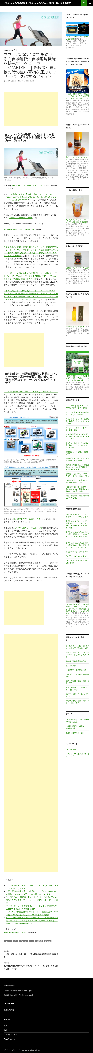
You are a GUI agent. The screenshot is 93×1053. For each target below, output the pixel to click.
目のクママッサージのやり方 (77, 552)
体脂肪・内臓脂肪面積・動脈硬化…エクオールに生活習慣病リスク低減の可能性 (77, 467)
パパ (15, 941)
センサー (8, 941)
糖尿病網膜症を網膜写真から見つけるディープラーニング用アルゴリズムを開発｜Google (31, 966)
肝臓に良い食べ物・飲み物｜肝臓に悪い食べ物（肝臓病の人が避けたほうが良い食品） (77, 489)
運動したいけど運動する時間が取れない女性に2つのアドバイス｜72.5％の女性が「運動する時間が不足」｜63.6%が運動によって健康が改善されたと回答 (30, 276)
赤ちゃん (48, 941)
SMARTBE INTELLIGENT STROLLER (26, 185)
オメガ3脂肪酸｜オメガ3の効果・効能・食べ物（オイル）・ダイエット (77, 436)
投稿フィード (9, 1030)
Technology (9, 50)
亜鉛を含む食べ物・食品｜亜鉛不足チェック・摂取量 (77, 459)
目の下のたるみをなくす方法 (77, 556)
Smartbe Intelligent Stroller (20, 217)
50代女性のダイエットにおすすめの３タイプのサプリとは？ (77, 515)
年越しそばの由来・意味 (75, 733)
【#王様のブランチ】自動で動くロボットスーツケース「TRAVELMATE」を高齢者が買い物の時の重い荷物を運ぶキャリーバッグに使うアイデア (31, 197)
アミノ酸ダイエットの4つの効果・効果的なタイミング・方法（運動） (77, 421)
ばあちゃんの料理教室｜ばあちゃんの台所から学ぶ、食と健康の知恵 (37, 3)
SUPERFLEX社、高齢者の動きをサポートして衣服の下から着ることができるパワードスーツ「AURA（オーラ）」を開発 (32, 900)
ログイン (7, 1026)
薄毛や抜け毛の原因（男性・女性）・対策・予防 (77, 702)
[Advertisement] (31, 109)
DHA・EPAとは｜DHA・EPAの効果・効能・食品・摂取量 (77, 407)
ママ (32, 941)
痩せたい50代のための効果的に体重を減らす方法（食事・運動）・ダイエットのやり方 (77, 545)
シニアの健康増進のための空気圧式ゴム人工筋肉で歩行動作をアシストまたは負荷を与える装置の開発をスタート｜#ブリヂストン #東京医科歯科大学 (32, 920)
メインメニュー (90, 3)
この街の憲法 (71, 749)
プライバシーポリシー (11, 1050)
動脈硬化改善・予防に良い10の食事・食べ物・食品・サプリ (77, 475)
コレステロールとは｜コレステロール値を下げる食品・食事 (77, 647)
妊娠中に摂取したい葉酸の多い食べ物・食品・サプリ (77, 481)
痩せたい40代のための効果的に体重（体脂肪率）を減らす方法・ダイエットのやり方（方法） (77, 535)
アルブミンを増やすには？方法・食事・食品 (77, 429)
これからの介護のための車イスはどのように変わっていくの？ (31, 391)
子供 (15, 50)
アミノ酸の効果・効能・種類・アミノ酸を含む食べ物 (77, 413)
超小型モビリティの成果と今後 (26, 519)
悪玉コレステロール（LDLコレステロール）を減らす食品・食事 (77, 654)
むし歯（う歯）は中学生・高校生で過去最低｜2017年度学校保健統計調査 (31, 954)
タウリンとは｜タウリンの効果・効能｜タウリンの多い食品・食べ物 (77, 445)
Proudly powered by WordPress (30, 1050)
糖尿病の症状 (71, 666)
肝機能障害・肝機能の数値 (76, 670)
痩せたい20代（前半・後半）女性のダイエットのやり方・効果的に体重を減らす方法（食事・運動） (77, 524)
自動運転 (39, 941)
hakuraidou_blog (26, 81)
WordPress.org (9, 1039)
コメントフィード (10, 1035)
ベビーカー (23, 941)
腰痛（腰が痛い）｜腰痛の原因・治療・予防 (77, 688)
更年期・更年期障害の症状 (76, 661)
